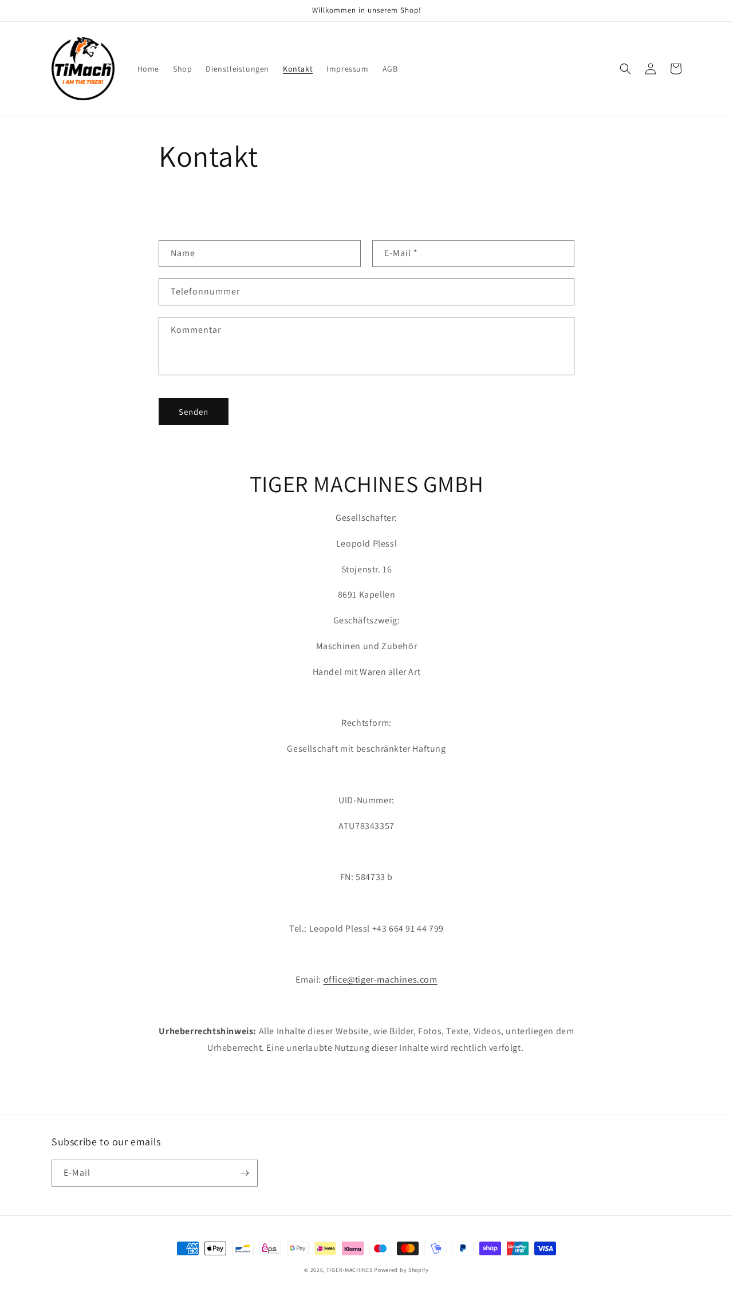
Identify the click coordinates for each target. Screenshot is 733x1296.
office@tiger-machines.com (381, 979)
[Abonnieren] (244, 1173)
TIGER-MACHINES (349, 1270)
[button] (625, 68)
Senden (193, 411)
